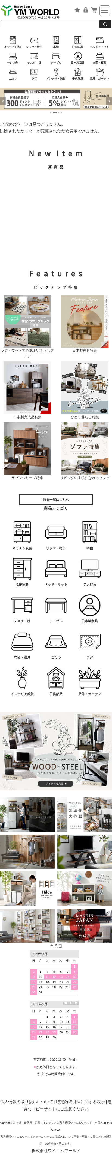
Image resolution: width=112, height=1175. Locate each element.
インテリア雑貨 (56, 78)
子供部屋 (77, 78)
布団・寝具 (99, 62)
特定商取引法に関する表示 (80, 1101)
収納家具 (77, 47)
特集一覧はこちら (56, 499)
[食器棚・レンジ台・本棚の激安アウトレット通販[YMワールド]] (34, 11)
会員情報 (85, 10)
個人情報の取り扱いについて (26, 1101)
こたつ (12, 78)
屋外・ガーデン (99, 78)
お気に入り (77, 10)
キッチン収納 (12, 47)
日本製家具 (78, 62)
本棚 (56, 47)
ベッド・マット (99, 47)
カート (94, 10)
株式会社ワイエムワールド (56, 1150)
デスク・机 (34, 62)
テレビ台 (12, 62)
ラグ (34, 78)
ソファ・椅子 (34, 47)
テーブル (56, 62)
